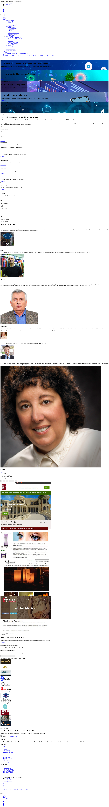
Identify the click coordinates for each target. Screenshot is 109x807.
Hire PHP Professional (22, 55)
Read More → (3, 156)
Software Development (12, 21)
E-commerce (11, 480)
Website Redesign (11, 30)
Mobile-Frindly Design (12, 28)
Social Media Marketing (13, 43)
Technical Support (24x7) (11, 50)
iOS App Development (12, 34)
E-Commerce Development (13, 24)
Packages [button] (5, 52)
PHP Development (12, 22)
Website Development (10, 20)
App (16, 480)
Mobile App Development (11, 31)
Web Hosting (8, 45)
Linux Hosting (11, 46)
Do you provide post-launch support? (7, 655)
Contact (4, 57)
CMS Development (12, 25)
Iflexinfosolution (7, 789)
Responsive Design (12, 27)
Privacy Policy (14, 789)
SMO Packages (12, 53)
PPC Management (11, 39)
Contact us (3, 642)
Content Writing (11, 44)
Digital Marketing (9, 36)
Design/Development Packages (22, 53)
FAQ (27, 789)
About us (5, 746)
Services (4, 19)
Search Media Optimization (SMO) (15, 38)
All (1, 480)
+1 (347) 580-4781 (8, 3)
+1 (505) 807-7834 (8, 781)
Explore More (3, 89)
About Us (5, 18)
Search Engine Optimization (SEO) (15, 37)
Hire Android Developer (52, 55)
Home (4, 17)
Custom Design (11, 29)
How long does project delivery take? (7, 650)
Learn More (3, 141)
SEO (7, 480)
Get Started (3, 79)
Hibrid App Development (13, 35)
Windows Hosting (11, 47)
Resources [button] (5, 54)
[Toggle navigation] (4, 15)
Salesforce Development (10, 49)
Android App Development (13, 33)
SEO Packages (6, 53)
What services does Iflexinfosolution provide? (9, 645)
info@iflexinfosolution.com (9, 4)
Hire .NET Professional (42, 55)
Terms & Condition (21, 789)
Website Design (9, 26)
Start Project (3, 68)
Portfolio (4, 51)
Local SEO (10, 41)
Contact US (5, 798)
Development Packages (8, 752)
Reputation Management (13, 42)
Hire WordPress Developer (32, 55)
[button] (1, 113)
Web (4, 480)
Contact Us (8, 68)
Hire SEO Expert (6, 55)
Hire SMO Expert (13, 55)
